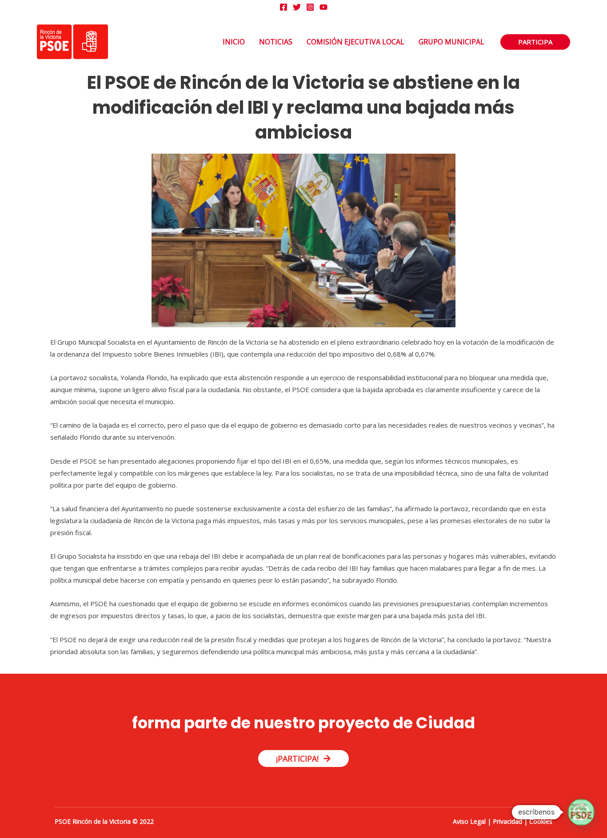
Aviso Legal (469, 821)
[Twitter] (297, 7)
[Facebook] (284, 7)
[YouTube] (323, 7)
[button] (535, 42)
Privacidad (507, 821)
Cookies (540, 821)
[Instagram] (310, 7)
